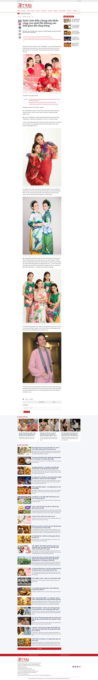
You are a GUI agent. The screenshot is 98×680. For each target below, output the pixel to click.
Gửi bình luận (26, 411)
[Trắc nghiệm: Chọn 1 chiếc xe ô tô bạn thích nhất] (24, 582)
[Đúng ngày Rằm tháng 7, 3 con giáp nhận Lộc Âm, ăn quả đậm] (24, 490)
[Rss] (79, 666)
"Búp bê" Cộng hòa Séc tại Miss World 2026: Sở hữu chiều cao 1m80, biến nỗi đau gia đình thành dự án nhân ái (46, 629)
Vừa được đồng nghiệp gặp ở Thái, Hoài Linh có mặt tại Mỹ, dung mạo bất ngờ (38, 38)
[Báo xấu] (20, 37)
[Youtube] (75, 666)
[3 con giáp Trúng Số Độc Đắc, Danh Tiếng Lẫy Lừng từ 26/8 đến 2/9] (24, 591)
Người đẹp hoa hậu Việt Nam (23, 13)
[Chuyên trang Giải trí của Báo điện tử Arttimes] (25, 5)
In (54, 402)
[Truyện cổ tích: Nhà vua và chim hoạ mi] (24, 520)
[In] (20, 34)
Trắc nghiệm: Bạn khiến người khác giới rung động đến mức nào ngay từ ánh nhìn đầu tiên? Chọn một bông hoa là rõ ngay (45, 547)
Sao (19, 430)
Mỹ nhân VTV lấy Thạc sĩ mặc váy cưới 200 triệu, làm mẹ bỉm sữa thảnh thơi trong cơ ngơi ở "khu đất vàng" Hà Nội (49, 434)
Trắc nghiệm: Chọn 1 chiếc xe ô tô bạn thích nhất (46, 578)
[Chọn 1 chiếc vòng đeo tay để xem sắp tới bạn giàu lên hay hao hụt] (24, 510)
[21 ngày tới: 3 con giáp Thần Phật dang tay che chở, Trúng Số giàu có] (24, 500)
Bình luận (20, 21)
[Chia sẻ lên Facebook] (20, 27)
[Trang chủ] (19, 10)
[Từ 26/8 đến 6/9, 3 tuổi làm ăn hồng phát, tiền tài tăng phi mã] (24, 539)
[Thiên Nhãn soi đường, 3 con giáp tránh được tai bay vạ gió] (24, 642)
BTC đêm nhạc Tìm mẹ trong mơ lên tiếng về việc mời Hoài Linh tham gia (37, 36)
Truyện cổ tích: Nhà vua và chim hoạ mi (43, 516)
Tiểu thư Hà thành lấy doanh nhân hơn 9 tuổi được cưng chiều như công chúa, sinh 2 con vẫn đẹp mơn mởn (70, 434)
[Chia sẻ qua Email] (20, 31)
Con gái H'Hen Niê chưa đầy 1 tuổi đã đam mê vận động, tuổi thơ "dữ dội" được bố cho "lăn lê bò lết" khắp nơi (27, 434)
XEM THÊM (39, 648)
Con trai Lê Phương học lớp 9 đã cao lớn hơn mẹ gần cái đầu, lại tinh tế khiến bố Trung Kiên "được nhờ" (46, 619)
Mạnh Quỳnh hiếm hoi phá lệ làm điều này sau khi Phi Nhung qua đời (42, 102)
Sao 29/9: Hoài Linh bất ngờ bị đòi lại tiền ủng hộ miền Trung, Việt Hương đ (43, 104)
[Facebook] (73, 666)
